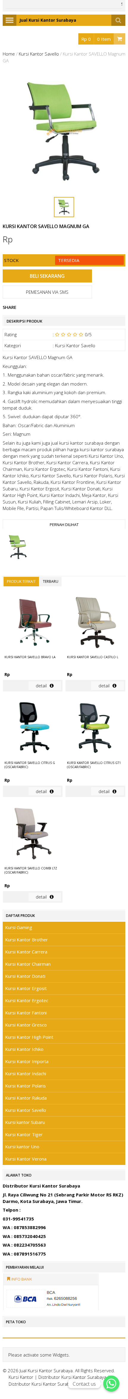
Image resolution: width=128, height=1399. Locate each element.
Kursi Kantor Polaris (25, 1086)
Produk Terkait (21, 581)
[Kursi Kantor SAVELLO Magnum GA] (18, 548)
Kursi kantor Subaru (25, 1122)
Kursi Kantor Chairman (28, 964)
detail (41, 686)
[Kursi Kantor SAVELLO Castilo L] (95, 623)
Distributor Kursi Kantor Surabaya (72, 1377)
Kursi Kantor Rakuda (26, 1098)
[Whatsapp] (111, 1384)
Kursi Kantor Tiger (24, 1134)
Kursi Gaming (18, 927)
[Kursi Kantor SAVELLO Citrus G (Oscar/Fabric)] (33, 728)
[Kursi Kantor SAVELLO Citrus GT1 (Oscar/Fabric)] (95, 728)
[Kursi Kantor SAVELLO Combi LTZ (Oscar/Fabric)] (33, 834)
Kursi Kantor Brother (26, 939)
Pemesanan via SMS (47, 292)
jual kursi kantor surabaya (77, 443)
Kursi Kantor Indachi (25, 1073)
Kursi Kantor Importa (27, 1061)
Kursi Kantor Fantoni (26, 1013)
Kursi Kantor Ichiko (24, 1049)
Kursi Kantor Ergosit (26, 988)
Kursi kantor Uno (22, 1146)
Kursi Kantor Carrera (26, 952)
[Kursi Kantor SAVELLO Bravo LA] (33, 623)
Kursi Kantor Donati (25, 976)
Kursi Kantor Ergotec (26, 1000)
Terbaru (50, 581)
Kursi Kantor (21, 1377)
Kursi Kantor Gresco (26, 1025)
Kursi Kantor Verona (25, 1159)
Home (9, 54)
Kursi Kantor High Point (29, 1037)
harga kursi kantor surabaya (95, 449)
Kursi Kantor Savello (39, 54)
